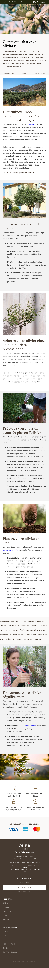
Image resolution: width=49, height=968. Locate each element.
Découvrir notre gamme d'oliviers (19, 173)
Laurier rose (7, 911)
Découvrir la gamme (24, 774)
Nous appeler (41, 2)
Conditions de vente (10, 952)
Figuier (5, 915)
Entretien (6, 932)
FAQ (4, 936)
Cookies (5, 948)
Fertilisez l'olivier (29, 725)
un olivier (32, 124)
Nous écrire (26, 887)
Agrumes (6, 919)
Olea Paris (21, 961)
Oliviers (5, 903)
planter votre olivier (11, 550)
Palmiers (6, 907)
